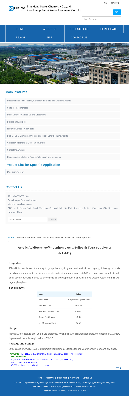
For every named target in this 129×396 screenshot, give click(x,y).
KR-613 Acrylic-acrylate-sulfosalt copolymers (30, 365)
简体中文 (115, 3)
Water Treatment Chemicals (32, 237)
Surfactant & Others (16, 150)
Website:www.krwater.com (86, 386)
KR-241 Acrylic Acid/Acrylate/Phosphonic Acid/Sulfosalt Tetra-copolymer (51, 354)
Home (20, 29)
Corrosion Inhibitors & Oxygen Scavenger (26, 143)
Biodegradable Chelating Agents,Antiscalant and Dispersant (34, 157)
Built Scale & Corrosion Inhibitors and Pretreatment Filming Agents (37, 136)
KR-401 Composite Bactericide (24, 362)
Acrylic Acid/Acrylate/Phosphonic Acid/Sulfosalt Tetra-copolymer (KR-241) (42, 360)
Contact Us (79, 37)
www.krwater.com (24, 204)
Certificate (108, 29)
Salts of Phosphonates (17, 108)
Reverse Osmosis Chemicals (20, 129)
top (118, 368)
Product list (79, 29)
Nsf (49, 37)
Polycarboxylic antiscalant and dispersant (70, 237)
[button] (0, 70)
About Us (49, 29)
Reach (20, 37)
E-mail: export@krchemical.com (63, 386)
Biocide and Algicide (16, 122)
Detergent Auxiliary (15, 172)
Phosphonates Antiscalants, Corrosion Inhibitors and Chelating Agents (39, 101)
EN (105, 3)
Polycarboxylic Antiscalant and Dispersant (26, 115)
